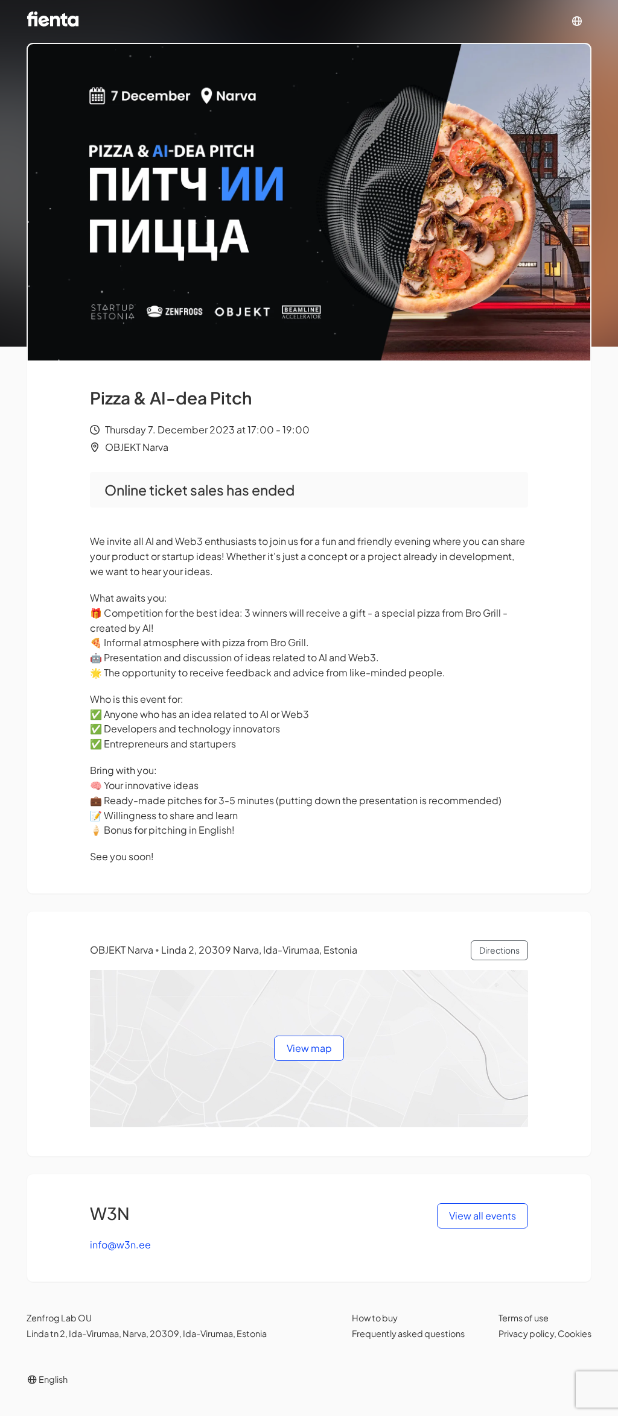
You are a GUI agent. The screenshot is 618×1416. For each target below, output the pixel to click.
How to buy (375, 1317)
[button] (576, 21)
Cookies (574, 1333)
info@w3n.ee (120, 1244)
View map (309, 1048)
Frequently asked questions (408, 1333)
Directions (499, 950)
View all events (482, 1215)
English (52, 1379)
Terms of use (524, 1317)
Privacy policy (526, 1333)
